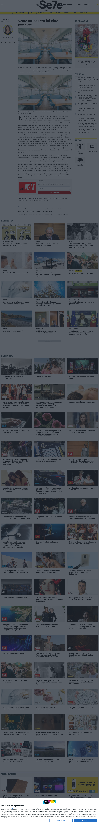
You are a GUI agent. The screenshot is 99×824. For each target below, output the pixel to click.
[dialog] (49, 811)
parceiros (14, 808)
